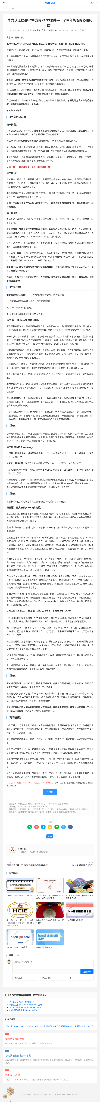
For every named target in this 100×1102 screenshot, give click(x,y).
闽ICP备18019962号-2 (70, 1095)
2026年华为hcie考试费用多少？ (20, 895)
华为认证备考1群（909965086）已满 (25, 1007)
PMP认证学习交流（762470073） (23, 1010)
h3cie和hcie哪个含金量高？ (18, 947)
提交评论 (87, 972)
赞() (83, 30)
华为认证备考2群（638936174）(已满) (25, 1005)
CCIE (26, 1026)
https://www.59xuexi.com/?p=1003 (33, 806)
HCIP (36, 1026)
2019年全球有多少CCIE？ (82, 865)
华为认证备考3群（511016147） (22, 1002)
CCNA (15, 1026)
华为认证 (8, 1026)
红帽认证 (76, 1026)
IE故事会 (6, 9)
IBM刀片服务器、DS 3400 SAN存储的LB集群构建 (27, 865)
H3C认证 (89, 1026)
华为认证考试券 (49, 1026)
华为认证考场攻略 (49, 30)
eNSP (82, 1026)
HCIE (50, 836)
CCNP (21, 1026)
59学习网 (50, 3)
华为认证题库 (62, 1026)
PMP (70, 1026)
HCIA (31, 1026)
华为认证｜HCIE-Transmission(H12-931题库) (20, 923)
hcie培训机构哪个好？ (75, 920)
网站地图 (58, 1095)
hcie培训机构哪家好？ (45, 947)
